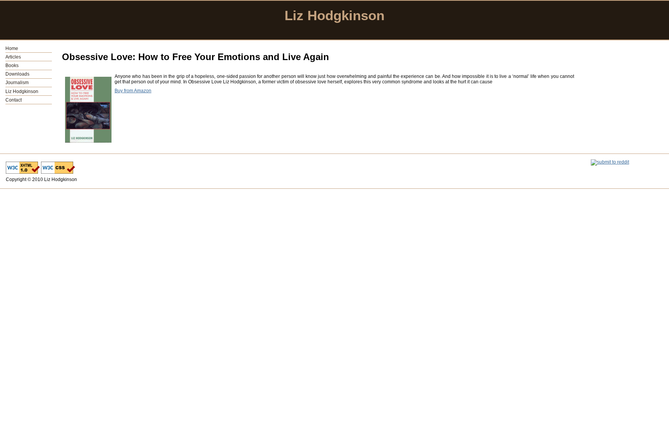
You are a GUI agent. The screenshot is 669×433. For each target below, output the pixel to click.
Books (12, 65)
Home (11, 48)
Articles (13, 57)
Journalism (17, 82)
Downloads (17, 74)
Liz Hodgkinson (21, 91)
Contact (13, 100)
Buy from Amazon (133, 90)
